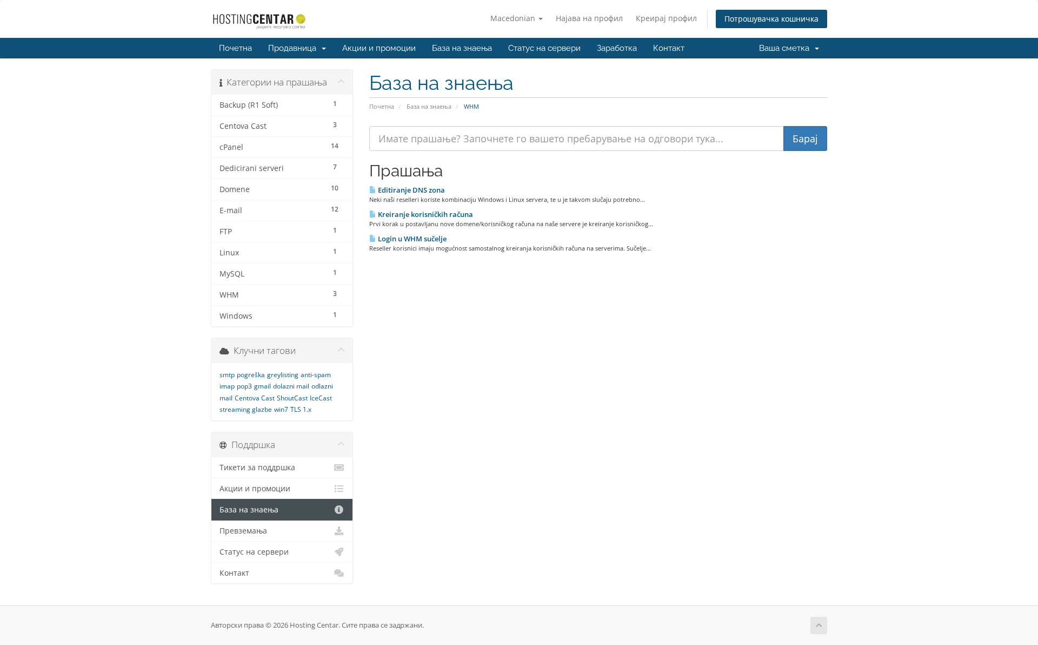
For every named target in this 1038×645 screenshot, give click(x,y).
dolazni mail (291, 386)
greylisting (282, 374)
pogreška (251, 374)
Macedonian (513, 18)
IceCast (321, 398)
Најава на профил (589, 18)
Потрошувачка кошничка (771, 19)
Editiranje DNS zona (410, 190)
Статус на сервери (544, 48)
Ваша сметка (786, 48)
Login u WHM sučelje (411, 238)
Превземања (243, 531)
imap (227, 386)
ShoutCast (292, 398)
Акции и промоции (379, 48)
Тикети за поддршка (257, 467)
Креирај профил (666, 18)
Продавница (294, 48)
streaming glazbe (245, 409)
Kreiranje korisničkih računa (424, 214)
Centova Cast (255, 398)
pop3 (244, 386)
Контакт (668, 48)
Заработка (617, 48)
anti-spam (316, 374)
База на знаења (462, 48)
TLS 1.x (300, 409)
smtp (227, 374)
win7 (281, 409)
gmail (262, 386)
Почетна (235, 48)
